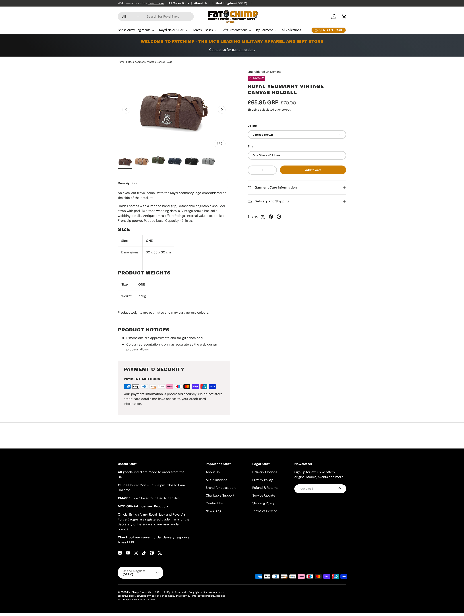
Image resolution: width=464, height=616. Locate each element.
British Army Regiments (134, 30)
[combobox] (156, 16)
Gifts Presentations (234, 30)
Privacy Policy (262, 480)
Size (250, 146)
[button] (344, 16)
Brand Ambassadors (221, 487)
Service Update (263, 495)
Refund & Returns (265, 487)
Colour (252, 126)
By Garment (264, 30)
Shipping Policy (263, 503)
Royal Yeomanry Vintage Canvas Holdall (150, 62)
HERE (131, 542)
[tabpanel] (174, 271)
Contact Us (214, 503)
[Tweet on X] (263, 217)
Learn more (156, 3)
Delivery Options (264, 472)
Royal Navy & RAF (171, 30)
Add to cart (313, 170)
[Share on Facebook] (271, 217)
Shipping (253, 109)
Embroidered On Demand (264, 72)
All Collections (179, 3)
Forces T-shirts (203, 30)
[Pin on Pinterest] (279, 217)
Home (121, 62)
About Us (200, 3)
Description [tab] (127, 183)
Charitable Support (220, 495)
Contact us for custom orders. (232, 49)
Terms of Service (264, 511)
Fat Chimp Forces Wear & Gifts (145, 592)
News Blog (213, 511)
